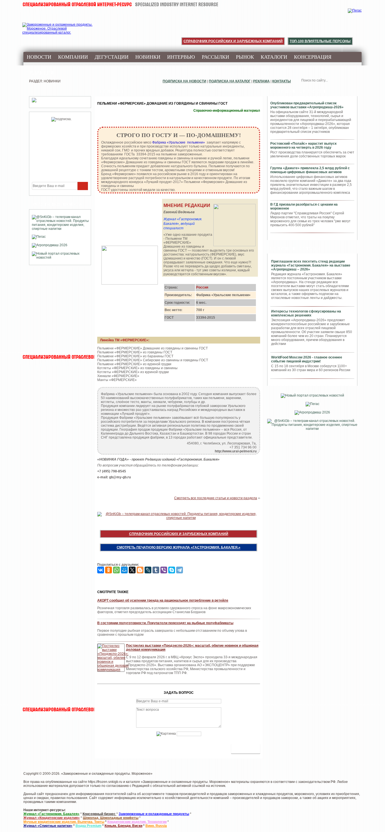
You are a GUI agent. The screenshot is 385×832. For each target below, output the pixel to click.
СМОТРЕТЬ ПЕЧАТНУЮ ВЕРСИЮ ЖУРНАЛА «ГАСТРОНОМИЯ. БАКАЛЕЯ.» (178, 547)
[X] (132, 570)
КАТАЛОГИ (274, 57)
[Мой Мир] (124, 570)
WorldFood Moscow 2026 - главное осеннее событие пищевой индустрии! (306, 359)
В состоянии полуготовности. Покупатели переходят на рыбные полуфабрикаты (165, 623)
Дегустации (112, 57)
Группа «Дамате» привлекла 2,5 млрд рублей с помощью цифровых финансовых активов (310, 170)
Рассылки (215, 57)
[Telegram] (179, 570)
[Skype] (171, 570)
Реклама (261, 81)
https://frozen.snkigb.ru (105, 782)
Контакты (281, 81)
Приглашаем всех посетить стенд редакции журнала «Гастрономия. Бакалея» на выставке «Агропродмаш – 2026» (310, 265)
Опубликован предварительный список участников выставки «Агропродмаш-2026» (307, 105)
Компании (73, 57)
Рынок (245, 57)
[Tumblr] (155, 570)
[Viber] (163, 570)
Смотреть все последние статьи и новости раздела (215, 498)
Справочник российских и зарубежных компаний (233, 41)
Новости (39, 57)
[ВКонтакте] (100, 570)
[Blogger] (140, 570)
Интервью (181, 57)
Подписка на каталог (230, 81)
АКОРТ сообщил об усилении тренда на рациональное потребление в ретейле (162, 600)
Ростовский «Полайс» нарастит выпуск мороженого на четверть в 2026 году (303, 145)
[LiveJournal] (148, 570)
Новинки (147, 57)
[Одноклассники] (108, 570)
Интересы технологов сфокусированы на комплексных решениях (306, 313)
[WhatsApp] (116, 570)
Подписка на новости (184, 81)
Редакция (40, 73)
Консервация (312, 57)
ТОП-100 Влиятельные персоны (320, 41)
